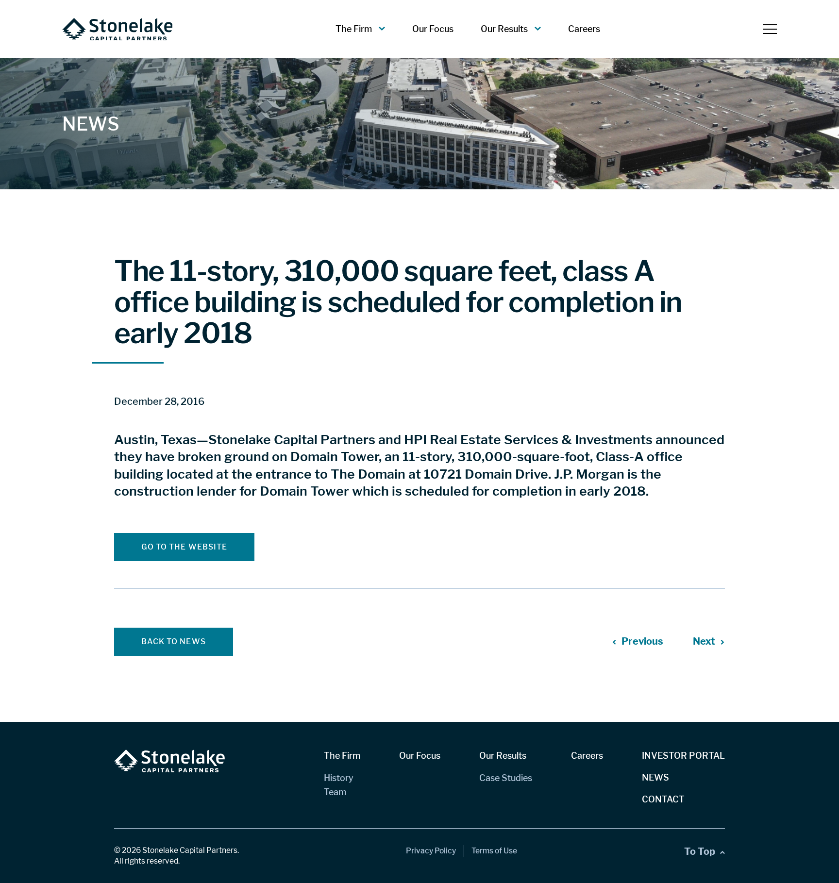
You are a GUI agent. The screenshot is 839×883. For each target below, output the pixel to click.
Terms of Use (494, 850)
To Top (699, 851)
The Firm (354, 29)
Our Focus (432, 29)
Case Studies (505, 778)
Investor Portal (683, 755)
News (655, 777)
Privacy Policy (431, 850)
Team (335, 792)
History (338, 778)
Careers (584, 29)
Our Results (504, 29)
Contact (663, 799)
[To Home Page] (117, 29)
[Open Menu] (770, 29)
